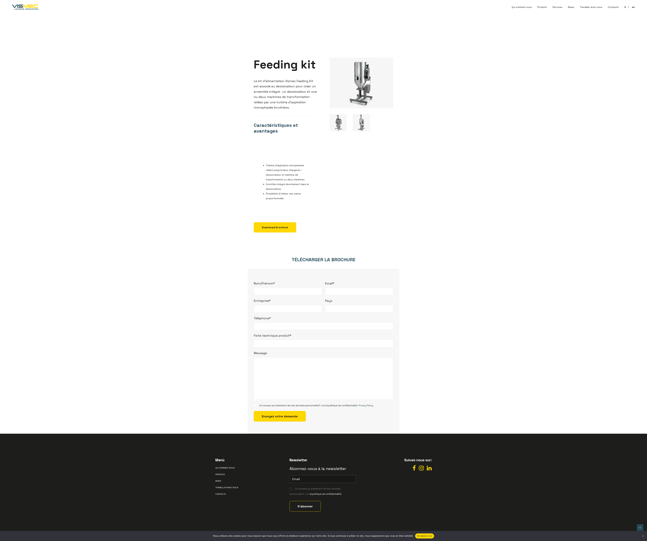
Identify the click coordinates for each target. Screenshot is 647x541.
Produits (542, 7)
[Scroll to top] (640, 527)
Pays (328, 301)
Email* (329, 283)
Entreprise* (262, 301)
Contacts (613, 7)
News (571, 7)
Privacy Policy (366, 405)
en (633, 7)
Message (260, 353)
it (625, 7)
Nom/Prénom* (264, 283)
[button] (414, 469)
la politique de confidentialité (325, 494)
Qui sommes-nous (522, 7)
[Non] (642, 536)
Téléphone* (262, 318)
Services (557, 7)
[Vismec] (25, 7)
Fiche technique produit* (272, 335)
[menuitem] (523, 7)
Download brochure (275, 227)
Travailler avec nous (591, 7)
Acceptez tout (424, 535)
